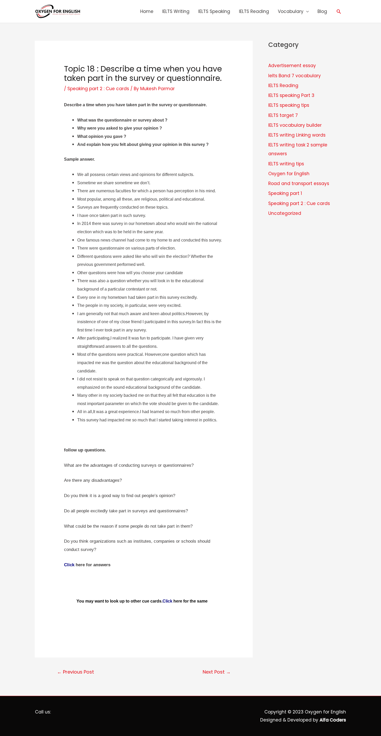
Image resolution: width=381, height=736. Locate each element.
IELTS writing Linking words (297, 135)
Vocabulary (291, 11)
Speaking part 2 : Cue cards (98, 89)
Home (146, 11)
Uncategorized (284, 213)
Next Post (217, 672)
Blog (322, 11)
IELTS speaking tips (288, 105)
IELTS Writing (175, 11)
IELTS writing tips (286, 164)
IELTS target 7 (283, 115)
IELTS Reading (254, 11)
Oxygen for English (288, 174)
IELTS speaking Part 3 (291, 95)
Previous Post (75, 672)
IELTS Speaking (214, 11)
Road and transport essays (298, 183)
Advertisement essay (292, 65)
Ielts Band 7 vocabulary (294, 76)
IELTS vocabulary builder (295, 125)
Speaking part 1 (285, 193)
